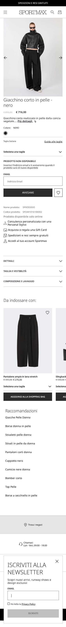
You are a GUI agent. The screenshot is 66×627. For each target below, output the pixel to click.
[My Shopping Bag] (60, 12)
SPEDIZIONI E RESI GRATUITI (33, 3)
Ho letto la (23, 604)
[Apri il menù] (5, 12)
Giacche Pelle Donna (17, 417)
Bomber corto (13, 478)
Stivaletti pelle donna (18, 434)
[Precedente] (5, 58)
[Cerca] (52, 12)
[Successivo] (61, 58)
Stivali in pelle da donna (20, 443)
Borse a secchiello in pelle (21, 495)
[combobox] (60, 152)
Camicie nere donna (17, 469)
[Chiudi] (57, 561)
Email (6, 174)
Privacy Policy (28, 604)
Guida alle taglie (53, 141)
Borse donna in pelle (18, 426)
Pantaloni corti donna (18, 452)
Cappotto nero (14, 460)
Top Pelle (10, 486)
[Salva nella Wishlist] (58, 193)
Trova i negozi (35, 524)
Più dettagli (25, 121)
